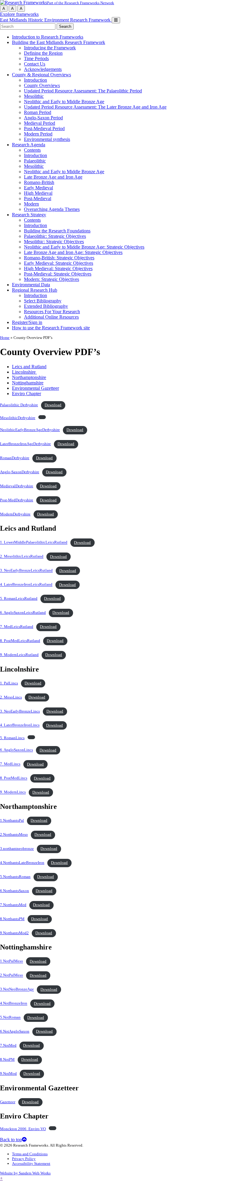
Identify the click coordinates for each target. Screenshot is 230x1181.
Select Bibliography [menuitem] (42, 300)
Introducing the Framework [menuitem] (50, 47)
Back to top (11, 1139)
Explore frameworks (19, 14)
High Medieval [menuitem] (38, 193)
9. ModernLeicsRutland (19, 655)
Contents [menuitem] (32, 150)
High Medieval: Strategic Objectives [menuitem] (58, 268)
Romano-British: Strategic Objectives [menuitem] (59, 257)
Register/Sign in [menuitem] (27, 322)
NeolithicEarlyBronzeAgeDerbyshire (30, 430)
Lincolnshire (24, 372)
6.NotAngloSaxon (14, 1031)
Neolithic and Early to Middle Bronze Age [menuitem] (64, 101)
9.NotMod (8, 1074)
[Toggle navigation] (116, 20)
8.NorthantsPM (12, 919)
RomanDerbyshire (14, 458)
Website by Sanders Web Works (25, 1173)
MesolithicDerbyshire (17, 418)
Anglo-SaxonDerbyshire (19, 472)
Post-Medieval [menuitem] (37, 198)
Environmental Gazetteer (35, 388)
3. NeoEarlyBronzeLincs (20, 711)
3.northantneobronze (17, 849)
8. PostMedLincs (13, 778)
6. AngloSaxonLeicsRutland (23, 613)
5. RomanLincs (12, 738)
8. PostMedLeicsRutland (20, 641)
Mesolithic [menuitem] (34, 96)
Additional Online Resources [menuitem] (51, 316)
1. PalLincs (9, 683)
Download (53, 405)
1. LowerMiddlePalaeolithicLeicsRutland (33, 543)
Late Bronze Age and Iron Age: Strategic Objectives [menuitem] (73, 252)
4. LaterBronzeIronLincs (20, 725)
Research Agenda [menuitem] (28, 144)
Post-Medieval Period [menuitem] (44, 128)
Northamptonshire (29, 377)
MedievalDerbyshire (16, 486)
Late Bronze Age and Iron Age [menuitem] (53, 176)
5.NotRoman (10, 1018)
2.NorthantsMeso (14, 835)
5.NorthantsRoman (15, 877)
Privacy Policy (24, 1158)
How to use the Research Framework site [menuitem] (51, 327)
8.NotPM (7, 1059)
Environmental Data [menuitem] (31, 284)
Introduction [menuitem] (35, 80)
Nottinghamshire (27, 382)
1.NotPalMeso (11, 961)
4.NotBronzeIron (13, 1004)
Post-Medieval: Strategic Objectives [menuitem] (57, 273)
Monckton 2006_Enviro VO (23, 1129)
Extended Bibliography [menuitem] (46, 306)
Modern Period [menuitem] (38, 133)
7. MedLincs (10, 764)
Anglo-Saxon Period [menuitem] (43, 117)
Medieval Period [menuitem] (39, 123)
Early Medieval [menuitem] (38, 187)
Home (5, 337)
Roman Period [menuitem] (37, 112)
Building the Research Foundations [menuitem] (57, 230)
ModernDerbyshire (15, 514)
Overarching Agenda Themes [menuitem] (52, 209)
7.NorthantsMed (13, 905)
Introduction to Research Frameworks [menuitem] (47, 36)
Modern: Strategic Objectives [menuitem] (51, 279)
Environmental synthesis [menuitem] (47, 139)
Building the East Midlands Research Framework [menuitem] (58, 42)
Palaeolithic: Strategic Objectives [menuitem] (55, 236)
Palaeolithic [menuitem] (35, 160)
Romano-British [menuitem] (39, 182)
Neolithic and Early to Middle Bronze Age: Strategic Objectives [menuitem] (84, 246)
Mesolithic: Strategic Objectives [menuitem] (54, 241)
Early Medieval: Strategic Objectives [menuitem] (58, 263)
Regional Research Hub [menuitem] (34, 290)
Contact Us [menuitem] (34, 63)
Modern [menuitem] (31, 203)
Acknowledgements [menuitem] (43, 69)
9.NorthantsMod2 (14, 933)
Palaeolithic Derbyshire (19, 405)
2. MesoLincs (11, 697)
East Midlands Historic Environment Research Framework (56, 19)
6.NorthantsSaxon (14, 891)
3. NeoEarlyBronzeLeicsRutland (26, 571)
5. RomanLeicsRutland (18, 598)
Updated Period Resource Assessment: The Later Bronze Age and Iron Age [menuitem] (95, 106)
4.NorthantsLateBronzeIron (22, 863)
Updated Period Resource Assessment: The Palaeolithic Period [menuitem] (83, 90)
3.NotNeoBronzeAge (17, 989)
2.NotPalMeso (11, 975)
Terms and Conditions (30, 1154)
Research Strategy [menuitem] (29, 214)
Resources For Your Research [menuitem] (52, 311)
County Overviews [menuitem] (42, 85)
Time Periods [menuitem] (36, 58)
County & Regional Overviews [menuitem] (41, 74)
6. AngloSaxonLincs (16, 750)
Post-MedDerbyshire (16, 500)
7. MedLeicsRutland (16, 627)
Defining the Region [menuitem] (43, 53)
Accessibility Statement (31, 1163)
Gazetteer (7, 1102)
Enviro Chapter (26, 393)
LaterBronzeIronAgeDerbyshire (25, 444)
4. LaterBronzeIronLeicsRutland (26, 585)
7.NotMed (8, 1045)
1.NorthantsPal (12, 820)
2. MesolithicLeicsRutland (21, 557)
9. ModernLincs (13, 792)
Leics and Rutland (29, 366)
